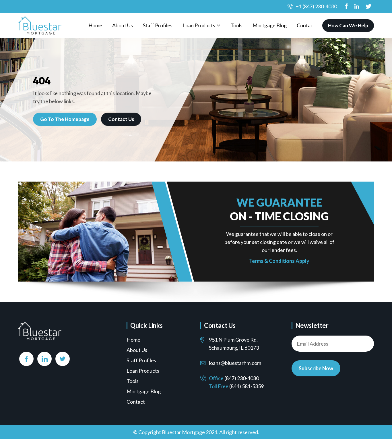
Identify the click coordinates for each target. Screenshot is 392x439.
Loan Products (199, 25)
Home (95, 25)
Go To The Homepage (65, 119)
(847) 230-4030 (241, 378)
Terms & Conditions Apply (279, 261)
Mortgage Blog (270, 25)
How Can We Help (348, 25)
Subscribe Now (316, 368)
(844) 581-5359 (246, 386)
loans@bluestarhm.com (235, 363)
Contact (306, 25)
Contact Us (121, 119)
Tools (236, 25)
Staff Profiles (157, 25)
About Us (122, 25)
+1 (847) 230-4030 (316, 6)
